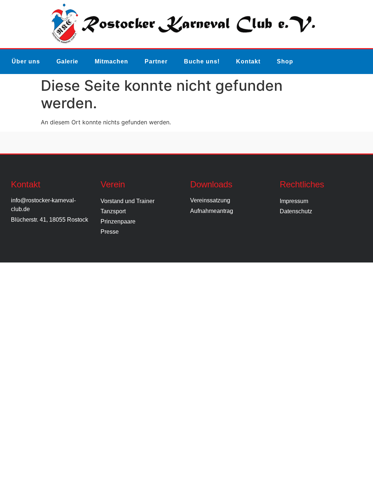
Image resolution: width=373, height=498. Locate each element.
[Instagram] (168, 142)
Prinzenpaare (118, 221)
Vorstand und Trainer (127, 201)
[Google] (223, 142)
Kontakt (248, 61)
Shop (285, 61)
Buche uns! (202, 61)
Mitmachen (111, 61)
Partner (156, 61)
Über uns (26, 61)
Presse (110, 232)
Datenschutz (296, 211)
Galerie (67, 61)
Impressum (294, 201)
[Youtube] (205, 142)
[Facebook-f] (149, 142)
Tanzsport (113, 211)
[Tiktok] (186, 142)
